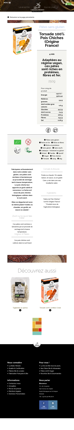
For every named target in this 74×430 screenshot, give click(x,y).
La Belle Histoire (15, 366)
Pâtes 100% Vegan (47, 371)
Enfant (44, 153)
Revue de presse (15, 389)
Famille (52, 153)
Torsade (46, 159)
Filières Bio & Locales (16, 371)
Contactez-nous (15, 383)
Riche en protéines (52, 145)
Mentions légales (15, 391)
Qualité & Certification (16, 368)
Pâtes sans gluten (52, 140)
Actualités (12, 386)
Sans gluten (47, 148)
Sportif (60, 153)
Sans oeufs (58, 148)
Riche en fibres (58, 142)
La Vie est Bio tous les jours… (51, 366)
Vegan (46, 156)
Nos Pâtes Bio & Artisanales (51, 368)
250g (54, 159)
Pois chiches (56, 156)
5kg (60, 159)
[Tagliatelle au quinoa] (20, 303)
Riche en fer (45, 142)
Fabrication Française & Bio (18, 373)
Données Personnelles (17, 394)
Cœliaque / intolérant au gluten (52, 151)
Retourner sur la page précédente (22, 17)
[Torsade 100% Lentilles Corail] (50, 304)
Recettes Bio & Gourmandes (51, 373)
